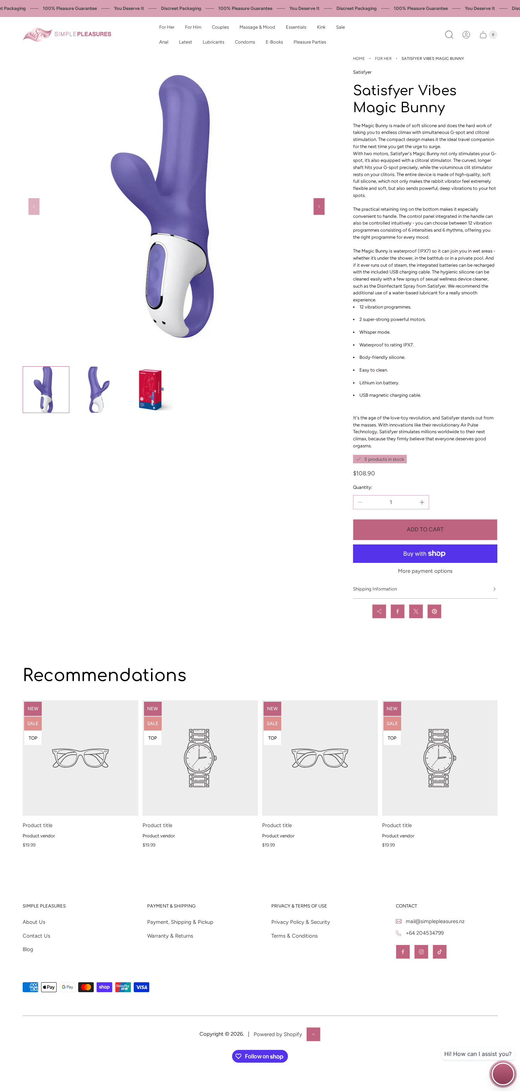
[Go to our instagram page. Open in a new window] (421, 952)
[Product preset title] (80, 758)
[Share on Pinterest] (434, 611)
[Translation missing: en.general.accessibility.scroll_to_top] (313, 1034)
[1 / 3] (46, 389)
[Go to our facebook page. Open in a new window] (403, 952)
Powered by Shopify (278, 1034)
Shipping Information (375, 589)
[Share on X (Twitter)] (416, 611)
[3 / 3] (150, 389)
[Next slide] (319, 206)
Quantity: (362, 487)
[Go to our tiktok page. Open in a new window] (440, 952)
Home (359, 58)
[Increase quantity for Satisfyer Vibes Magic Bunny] (422, 502)
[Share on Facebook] (398, 611)
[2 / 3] (98, 389)
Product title (37, 825)
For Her (383, 58)
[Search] (449, 35)
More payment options (425, 571)
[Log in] (466, 35)
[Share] (379, 611)
